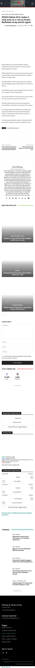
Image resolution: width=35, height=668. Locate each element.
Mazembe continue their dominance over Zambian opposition (21, 538)
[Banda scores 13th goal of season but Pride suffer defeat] (17, 294)
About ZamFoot (6, 627)
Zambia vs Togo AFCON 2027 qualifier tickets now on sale (17, 239)
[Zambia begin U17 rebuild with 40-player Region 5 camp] (6, 583)
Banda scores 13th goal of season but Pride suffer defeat (17, 308)
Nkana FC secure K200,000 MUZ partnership (21, 549)
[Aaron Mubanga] (3, 25)
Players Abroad (17, 305)
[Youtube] (28, 198)
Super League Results (8, 636)
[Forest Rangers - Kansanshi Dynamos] (17, 500)
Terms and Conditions (8, 610)
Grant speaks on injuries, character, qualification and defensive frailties (9, 148)
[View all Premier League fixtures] (17, 427)
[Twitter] (19, 198)
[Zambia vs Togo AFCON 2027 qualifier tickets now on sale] (17, 225)
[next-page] (6, 315)
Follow (17, 373)
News (12, 14)
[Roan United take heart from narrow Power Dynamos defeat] (6, 571)
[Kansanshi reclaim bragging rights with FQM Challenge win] (6, 560)
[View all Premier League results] (17, 507)
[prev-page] (3, 315)
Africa (17, 270)
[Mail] (16, 198)
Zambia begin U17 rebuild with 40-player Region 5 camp (22, 583)
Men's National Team (17, 236)
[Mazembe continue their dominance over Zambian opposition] (6, 537)
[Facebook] (6, 198)
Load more (17, 590)
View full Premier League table (10, 465)
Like (7, 373)
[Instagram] (9, 198)
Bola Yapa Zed (10, 11)
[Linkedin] (12, 198)
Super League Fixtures (9, 633)
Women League (19, 14)
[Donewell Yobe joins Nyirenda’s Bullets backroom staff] (17, 260)
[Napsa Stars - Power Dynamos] (17, 420)
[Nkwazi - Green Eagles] (17, 478)
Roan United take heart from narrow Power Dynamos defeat (22, 572)
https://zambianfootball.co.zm (17, 169)
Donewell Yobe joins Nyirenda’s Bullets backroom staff (17, 274)
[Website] (22, 198)
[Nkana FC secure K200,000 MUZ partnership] (6, 548)
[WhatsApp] (25, 198)
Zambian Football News (9, 630)
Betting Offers (6, 642)
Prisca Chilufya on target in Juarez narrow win (26, 148)
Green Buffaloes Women (13, 128)
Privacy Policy (6, 607)
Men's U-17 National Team (19, 581)
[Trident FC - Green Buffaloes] (17, 489)
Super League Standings (9, 639)
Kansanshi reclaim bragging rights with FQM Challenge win (22, 561)
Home (3, 11)
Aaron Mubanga (11, 25)
